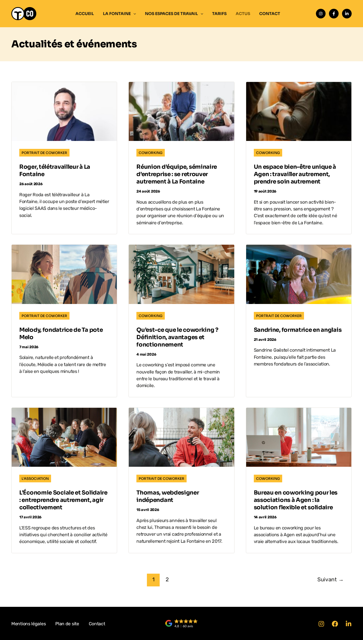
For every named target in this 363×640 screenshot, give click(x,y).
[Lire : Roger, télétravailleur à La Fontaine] (64, 111)
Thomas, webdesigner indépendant (167, 496)
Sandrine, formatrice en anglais (298, 329)
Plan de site (67, 623)
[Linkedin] (347, 13)
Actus (243, 13)
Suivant (330, 579)
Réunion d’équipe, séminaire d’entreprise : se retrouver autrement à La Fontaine (176, 174)
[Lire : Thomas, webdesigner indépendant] (181, 437)
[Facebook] (334, 13)
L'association (35, 478)
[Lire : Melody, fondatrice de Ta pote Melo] (64, 274)
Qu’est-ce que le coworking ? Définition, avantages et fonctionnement (177, 337)
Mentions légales (28, 623)
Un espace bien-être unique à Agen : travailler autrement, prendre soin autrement (295, 174)
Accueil (84, 13)
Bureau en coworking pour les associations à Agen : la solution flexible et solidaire (296, 500)
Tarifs (219, 13)
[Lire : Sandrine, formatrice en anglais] (298, 274)
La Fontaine (117, 13)
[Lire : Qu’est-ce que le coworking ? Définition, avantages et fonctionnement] (181, 274)
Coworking (150, 153)
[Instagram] (321, 13)
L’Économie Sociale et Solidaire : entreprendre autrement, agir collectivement (63, 500)
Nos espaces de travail (171, 13)
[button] (133, 14)
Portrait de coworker (44, 153)
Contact (269, 13)
